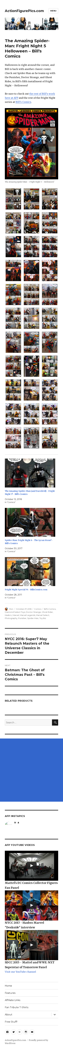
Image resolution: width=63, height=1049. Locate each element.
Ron (11, 609)
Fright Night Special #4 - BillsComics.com (26, 589)
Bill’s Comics (23, 101)
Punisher (22, 618)
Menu (53, 11)
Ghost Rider (47, 612)
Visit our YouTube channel (20, 971)
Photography (11, 618)
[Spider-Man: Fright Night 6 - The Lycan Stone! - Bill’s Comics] (30, 522)
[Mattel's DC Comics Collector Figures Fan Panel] (31, 866)
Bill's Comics (50, 609)
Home (8, 985)
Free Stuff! (11, 1021)
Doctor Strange (33, 612)
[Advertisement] (31, 770)
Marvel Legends (27, 615)
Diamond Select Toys (15, 612)
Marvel (16, 615)
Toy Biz (42, 618)
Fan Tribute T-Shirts (16, 1007)
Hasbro (8, 615)
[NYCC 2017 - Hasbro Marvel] (31, 905)
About (8, 1014)
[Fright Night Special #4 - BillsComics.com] (30, 571)
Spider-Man (33, 618)
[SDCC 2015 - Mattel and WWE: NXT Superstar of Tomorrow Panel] (31, 945)
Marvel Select (42, 615)
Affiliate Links (12, 1000)
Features (10, 993)
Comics (37, 609)
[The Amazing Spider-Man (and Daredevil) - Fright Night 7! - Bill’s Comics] (30, 473)
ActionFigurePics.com (24, 11)
